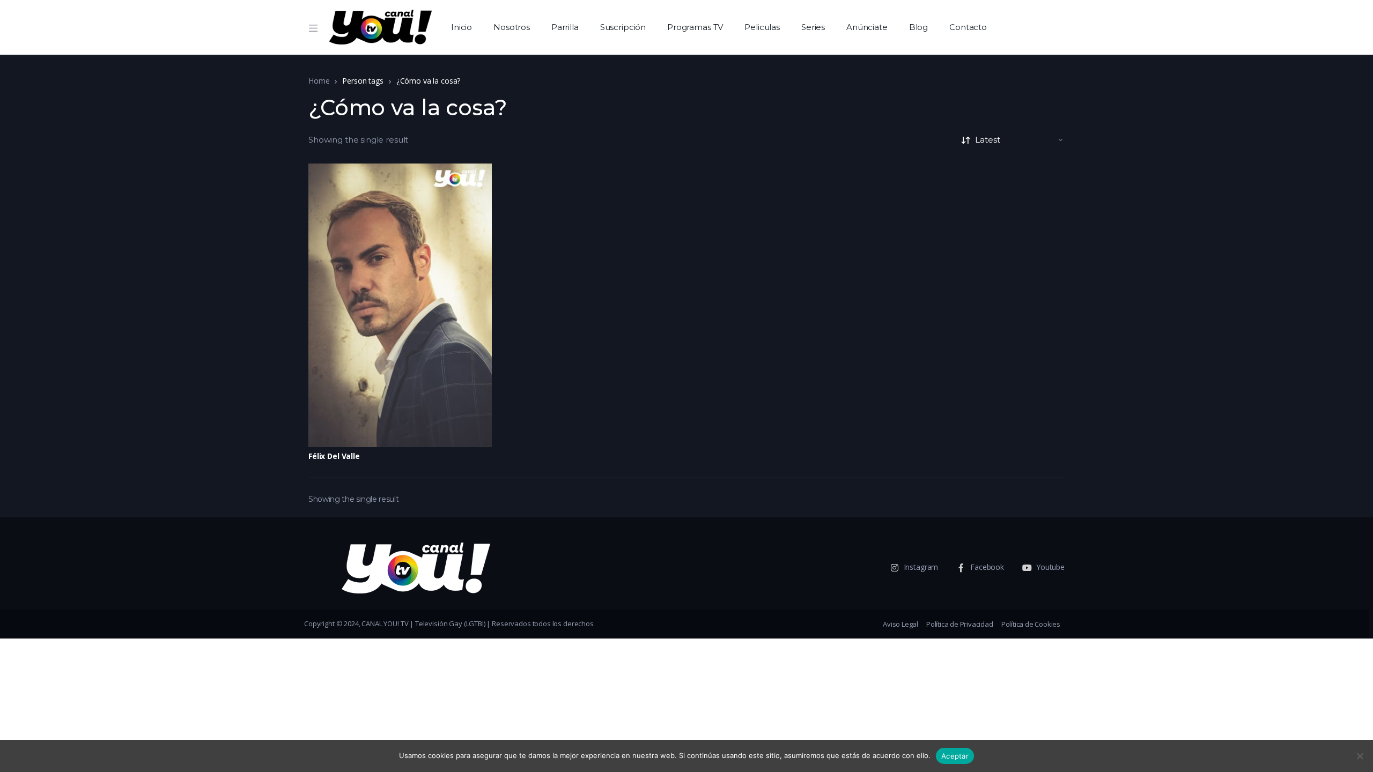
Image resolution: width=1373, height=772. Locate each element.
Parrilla (565, 27)
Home (318, 81)
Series (813, 27)
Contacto (968, 27)
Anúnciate (867, 27)
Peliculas (762, 27)
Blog (918, 27)
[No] (1359, 756)
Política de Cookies (1030, 624)
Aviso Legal (900, 624)
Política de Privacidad (959, 624)
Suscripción (623, 27)
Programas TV (695, 27)
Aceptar (955, 756)
